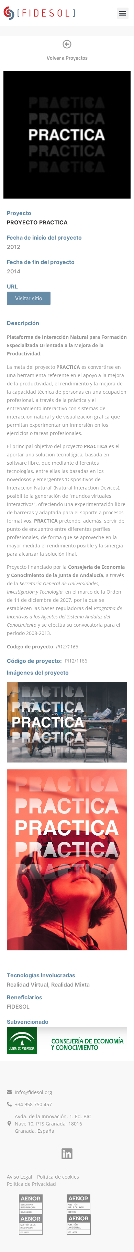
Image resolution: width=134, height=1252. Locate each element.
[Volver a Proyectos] (67, 44)
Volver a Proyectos (67, 58)
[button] (123, 13)
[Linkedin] (67, 1153)
